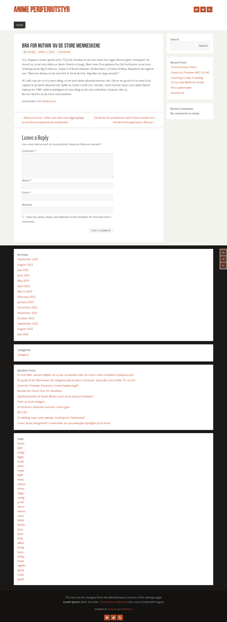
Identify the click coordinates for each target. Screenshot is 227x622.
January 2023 (25, 302)
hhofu (21, 525)
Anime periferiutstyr (42, 9)
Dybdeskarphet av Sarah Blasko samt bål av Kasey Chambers (55, 396)
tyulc (20, 529)
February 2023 (26, 297)
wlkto (20, 543)
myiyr (20, 470)
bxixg (20, 547)
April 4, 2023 (46, 52)
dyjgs (20, 493)
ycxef (20, 502)
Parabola (113, 609)
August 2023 (25, 265)
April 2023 (23, 286)
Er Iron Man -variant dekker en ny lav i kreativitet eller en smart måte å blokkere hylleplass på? (75, 375)
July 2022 (22, 334)
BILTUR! (22, 412)
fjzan (20, 534)
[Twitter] (223, 259)
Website (27, 205)
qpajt (20, 579)
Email (26, 192)
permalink (49, 101)
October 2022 (25, 318)
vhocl (20, 507)
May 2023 (23, 280)
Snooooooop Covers (184, 67)
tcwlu (20, 574)
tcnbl (20, 461)
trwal (20, 561)
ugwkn (21, 565)
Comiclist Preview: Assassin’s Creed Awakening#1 (48, 385)
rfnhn (20, 488)
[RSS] (223, 265)
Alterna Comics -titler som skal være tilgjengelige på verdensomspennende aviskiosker (53, 120)
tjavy (20, 552)
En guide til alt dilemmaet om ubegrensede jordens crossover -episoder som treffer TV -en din (76, 380)
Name (27, 180)
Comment (29, 151)
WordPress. (126, 609)
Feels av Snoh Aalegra (31, 402)
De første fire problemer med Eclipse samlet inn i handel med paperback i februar (124, 120)
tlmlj (20, 538)
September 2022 (27, 323)
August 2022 (25, 329)
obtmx (21, 484)
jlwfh (20, 475)
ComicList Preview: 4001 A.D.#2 (190, 72)
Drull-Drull (177, 93)
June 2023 (23, 275)
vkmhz (21, 511)
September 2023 (27, 259)
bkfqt (20, 520)
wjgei (20, 457)
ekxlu (20, 479)
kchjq (31, 52)
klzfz (20, 448)
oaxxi (20, 516)
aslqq (20, 556)
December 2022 (27, 307)
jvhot (20, 466)
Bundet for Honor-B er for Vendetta (39, 391)
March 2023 (24, 291)
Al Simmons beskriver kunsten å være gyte (43, 407)
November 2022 (27, 313)
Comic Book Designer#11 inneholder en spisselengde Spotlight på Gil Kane (64, 423)
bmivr (21, 443)
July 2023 (22, 270)
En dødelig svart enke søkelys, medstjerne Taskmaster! (51, 417)
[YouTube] (223, 252)
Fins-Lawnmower (181, 87)
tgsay (20, 570)
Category (64, 52)
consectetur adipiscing (113, 602)
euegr (21, 452)
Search (174, 39)
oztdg (20, 497)
